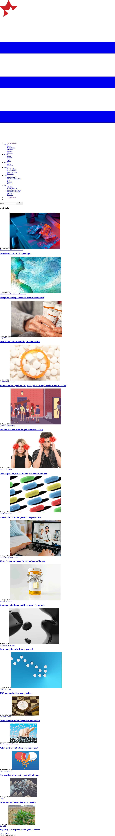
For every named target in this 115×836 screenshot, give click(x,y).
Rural (11, 557)
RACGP (9, 157)
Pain (1, 469)
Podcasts (9, 151)
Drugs (8, 250)
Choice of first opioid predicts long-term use (20, 517)
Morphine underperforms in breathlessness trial (22, 297)
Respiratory (22, 294)
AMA (9, 161)
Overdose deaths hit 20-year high (15, 253)
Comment (10, 166)
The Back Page (11, 169)
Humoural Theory (12, 172)
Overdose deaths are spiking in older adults (20, 341)
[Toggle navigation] (2, 24)
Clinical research (5, 294)
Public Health (11, 148)
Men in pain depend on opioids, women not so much (23, 473)
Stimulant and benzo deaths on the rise (18, 802)
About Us (10, 187)
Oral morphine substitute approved (16, 649)
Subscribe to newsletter (13, 191)
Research (20, 250)
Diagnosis (10, 149)
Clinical (6, 144)
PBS (1, 689)
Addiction (3, 250)
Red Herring (10, 174)
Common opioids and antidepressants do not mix (22, 605)
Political (6, 154)
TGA (8, 159)
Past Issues (10, 193)
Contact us (10, 195)
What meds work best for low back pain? (19, 748)
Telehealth (16, 557)
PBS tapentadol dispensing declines (16, 693)
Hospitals (3, 425)
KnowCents (9, 771)
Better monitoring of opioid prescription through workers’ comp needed (33, 385)
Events (5, 175)
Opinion (6, 162)
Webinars (9, 153)
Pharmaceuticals (14, 294)
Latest (9, 146)
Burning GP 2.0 (11, 177)
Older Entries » (4, 833)
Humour (6, 167)
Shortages (12, 645)
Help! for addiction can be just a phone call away (22, 561)
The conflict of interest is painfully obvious (19, 775)
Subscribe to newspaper (14, 190)
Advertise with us (12, 188)
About (5, 185)
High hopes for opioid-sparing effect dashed (20, 830)
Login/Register (12, 143)
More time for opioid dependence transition (20, 720)
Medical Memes (11, 170)
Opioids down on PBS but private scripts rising (21, 429)
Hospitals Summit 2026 (13, 178)
